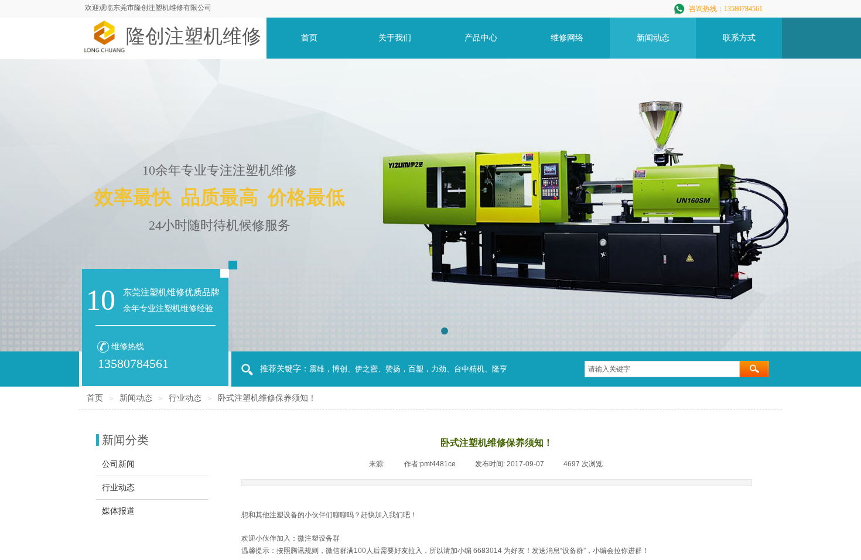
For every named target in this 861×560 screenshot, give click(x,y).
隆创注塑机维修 (193, 36)
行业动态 (185, 398)
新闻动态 (135, 398)
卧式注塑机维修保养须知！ (267, 398)
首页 (95, 398)
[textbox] (662, 369)
